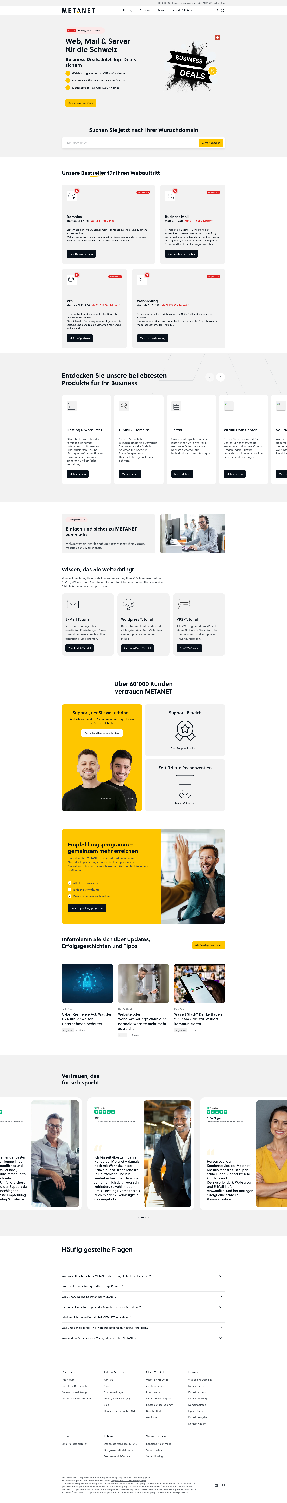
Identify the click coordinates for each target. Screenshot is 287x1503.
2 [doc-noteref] (212, 220)
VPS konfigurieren (80, 338)
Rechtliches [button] (69, 1372)
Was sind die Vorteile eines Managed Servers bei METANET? (99, 1338)
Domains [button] (194, 1372)
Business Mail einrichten (181, 254)
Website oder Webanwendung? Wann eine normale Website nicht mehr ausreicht (142, 1021)
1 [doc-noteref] (115, 220)
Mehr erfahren (78, 474)
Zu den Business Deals (80, 103)
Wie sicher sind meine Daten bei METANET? (89, 1297)
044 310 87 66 (164, 2)
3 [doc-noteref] (119, 304)
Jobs (216, 2)
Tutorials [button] (110, 1436)
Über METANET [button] (156, 1372)
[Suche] (217, 10)
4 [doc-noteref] (188, 304)
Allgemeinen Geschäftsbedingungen (128, 1480)
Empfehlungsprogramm (184, 2)
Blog (223, 2)
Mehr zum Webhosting (152, 338)
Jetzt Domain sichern (81, 254)
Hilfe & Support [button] (114, 1372)
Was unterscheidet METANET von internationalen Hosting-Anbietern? (105, 1328)
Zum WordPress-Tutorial (137, 648)
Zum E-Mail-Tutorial (79, 648)
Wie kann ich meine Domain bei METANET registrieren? (96, 1317)
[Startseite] (78, 10)
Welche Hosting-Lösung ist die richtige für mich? (92, 1286)
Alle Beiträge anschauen (208, 945)
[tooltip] (222, 10)
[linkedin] (216, 1485)
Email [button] (66, 1436)
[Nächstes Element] (220, 377)
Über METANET (205, 2)
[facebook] (223, 1485)
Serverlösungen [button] (157, 1436)
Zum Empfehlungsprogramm (87, 908)
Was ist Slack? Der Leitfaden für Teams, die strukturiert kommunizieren (198, 1019)
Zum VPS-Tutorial (189, 648)
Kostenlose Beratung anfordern (102, 732)
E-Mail (87, 548)
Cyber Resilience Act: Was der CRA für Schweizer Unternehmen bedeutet (87, 1019)
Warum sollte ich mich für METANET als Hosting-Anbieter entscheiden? (106, 1276)
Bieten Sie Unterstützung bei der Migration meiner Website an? (101, 1307)
